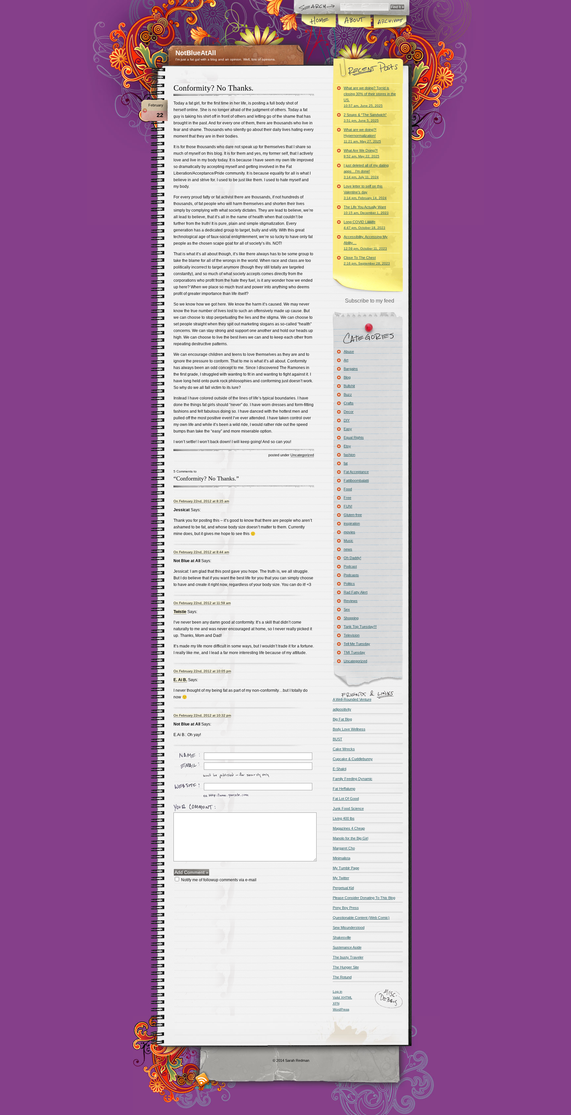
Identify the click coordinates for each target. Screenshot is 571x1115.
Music (348, 541)
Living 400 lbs (344, 818)
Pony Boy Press (346, 908)
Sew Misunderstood (348, 927)
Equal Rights (354, 437)
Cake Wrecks (344, 749)
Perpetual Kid (343, 888)
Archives (389, 21)
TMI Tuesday (354, 652)
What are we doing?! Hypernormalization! (362, 135)
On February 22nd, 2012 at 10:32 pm (202, 715)
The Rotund (342, 977)
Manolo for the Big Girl (350, 838)
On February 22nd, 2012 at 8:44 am (201, 552)
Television (352, 635)
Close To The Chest (367, 260)
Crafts (349, 403)
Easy (348, 429)
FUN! (348, 506)
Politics (349, 584)
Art (346, 360)
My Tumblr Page (346, 868)
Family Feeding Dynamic (352, 779)
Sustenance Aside (347, 947)
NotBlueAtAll (195, 53)
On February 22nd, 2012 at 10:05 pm (202, 671)
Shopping (351, 618)
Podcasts (351, 575)
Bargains (351, 369)
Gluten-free (353, 515)
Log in (337, 991)
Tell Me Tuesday (357, 644)
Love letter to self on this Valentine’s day (365, 192)
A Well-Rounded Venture (352, 699)
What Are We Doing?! (361, 153)
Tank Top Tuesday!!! (360, 627)
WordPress (341, 1009)
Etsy (347, 446)
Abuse (349, 351)
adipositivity (342, 709)
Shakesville (342, 937)
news (348, 549)
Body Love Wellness (349, 729)
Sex (347, 609)
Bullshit (349, 386)
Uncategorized (302, 455)
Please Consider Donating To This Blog (364, 898)
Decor (349, 412)
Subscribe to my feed (369, 301)
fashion (349, 455)
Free (347, 498)
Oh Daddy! (352, 558)
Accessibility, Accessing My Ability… (366, 242)
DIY (347, 420)
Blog (347, 377)
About (354, 21)
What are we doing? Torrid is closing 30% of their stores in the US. (370, 96)
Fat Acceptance (356, 472)
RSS (202, 1079)
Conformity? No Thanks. (213, 88)
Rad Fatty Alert (355, 592)
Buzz (348, 394)
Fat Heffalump (344, 789)
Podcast (350, 566)
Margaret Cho (344, 848)
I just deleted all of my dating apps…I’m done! (366, 171)
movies (349, 532)
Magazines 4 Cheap (349, 828)
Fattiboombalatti (356, 480)
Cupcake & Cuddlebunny (353, 759)
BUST (337, 739)
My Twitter (341, 878)
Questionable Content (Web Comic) (361, 918)
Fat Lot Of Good (346, 799)
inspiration (352, 523)
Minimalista (341, 858)
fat (346, 463)
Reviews (351, 601)
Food (348, 489)
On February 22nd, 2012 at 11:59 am (202, 603)
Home (319, 21)
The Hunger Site (346, 967)
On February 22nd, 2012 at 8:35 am (201, 501)
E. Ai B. (180, 680)
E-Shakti (339, 769)
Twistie (179, 611)
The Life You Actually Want (366, 210)
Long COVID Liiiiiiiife (364, 224)
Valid (342, 997)
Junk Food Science (348, 808)
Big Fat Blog (342, 719)
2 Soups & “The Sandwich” (365, 117)
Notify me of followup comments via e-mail (218, 880)
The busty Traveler (348, 957)
